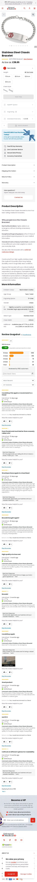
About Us (5, 853)
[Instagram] (15, 840)
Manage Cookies (26, 874)
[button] (16, 111)
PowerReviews (27, 335)
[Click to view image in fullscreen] (33, 15)
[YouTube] (21, 840)
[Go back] (4, 15)
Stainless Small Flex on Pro (18, 2)
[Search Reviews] (32, 373)
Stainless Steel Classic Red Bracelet (18, 3)
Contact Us (18, 197)
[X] (4, 840)
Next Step (18, 97)
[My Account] (29, 8)
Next (4, 791)
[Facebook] (10, 840)
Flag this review (6, 425)
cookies (13, 862)
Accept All (11, 874)
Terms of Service (18, 826)
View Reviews (28, 59)
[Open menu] (2, 8)
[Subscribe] (33, 820)
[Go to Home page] (11, 8)
